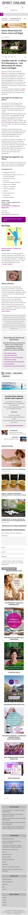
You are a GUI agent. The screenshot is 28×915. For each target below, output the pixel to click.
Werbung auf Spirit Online (8, 838)
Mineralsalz (6, 376)
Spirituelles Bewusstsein (10, 355)
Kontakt (4, 862)
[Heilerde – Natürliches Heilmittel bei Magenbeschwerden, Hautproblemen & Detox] (13, 482)
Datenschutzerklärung (7, 881)
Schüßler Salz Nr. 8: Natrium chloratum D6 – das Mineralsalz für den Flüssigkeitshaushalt (13, 519)
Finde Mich (4, 864)
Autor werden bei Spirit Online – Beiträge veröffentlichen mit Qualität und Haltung (11, 846)
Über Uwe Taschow (6, 857)
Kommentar (5, 535)
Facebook (4, 897)
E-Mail (3, 552)
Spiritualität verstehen (10, 353)
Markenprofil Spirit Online (8, 859)
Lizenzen (4, 889)
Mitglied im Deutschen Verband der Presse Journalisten (12, 870)
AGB (3, 886)
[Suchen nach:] (14, 798)
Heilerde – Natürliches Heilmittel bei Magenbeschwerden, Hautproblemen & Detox (14, 494)
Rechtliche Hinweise (7, 879)
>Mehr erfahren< (6, 311)
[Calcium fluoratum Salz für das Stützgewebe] (13, 458)
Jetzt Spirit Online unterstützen (14, 425)
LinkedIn (4, 902)
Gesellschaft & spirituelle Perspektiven (14, 366)
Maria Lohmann (18, 373)
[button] (3, 57)
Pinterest (4, 905)
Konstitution (10, 122)
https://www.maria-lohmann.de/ (10, 214)
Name (3, 547)
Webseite (4, 556)
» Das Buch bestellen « (8, 264)
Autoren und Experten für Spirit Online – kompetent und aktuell (11, 842)
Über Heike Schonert (7, 854)
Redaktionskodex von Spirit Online (10, 849)
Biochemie (8, 373)
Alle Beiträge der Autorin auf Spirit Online (13, 219)
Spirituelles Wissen (9, 364)
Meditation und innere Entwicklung (13, 357)
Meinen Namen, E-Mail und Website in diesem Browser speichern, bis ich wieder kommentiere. (12, 562)
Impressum (5, 884)
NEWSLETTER (14, 10)
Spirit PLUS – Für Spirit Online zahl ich (11, 867)
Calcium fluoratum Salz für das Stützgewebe (13, 469)
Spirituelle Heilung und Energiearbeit (14, 361)
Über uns (4, 852)
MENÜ (2, 15)
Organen (4, 73)
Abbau (23, 89)
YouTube (4, 900)
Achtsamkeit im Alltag (10, 359)
